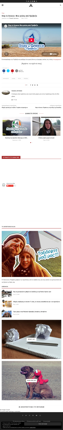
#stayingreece (57, 59)
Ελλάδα (13, 78)
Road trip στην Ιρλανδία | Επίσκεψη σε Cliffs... (16, 138)
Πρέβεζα (26, 78)
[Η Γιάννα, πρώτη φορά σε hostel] (46, 126)
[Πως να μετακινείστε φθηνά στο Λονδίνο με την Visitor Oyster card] (7, 294)
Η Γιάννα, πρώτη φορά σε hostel (46, 138)
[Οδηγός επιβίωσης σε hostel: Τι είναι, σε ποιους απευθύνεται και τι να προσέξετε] (7, 304)
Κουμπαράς (46, 421)
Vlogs (3, 13)
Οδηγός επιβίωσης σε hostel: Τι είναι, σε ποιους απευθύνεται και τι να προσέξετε (36, 301)
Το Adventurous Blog (18, 421)
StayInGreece (6, 78)
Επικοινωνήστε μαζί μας (34, 421)
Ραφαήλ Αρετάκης (14, 18)
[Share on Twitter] (8, 71)
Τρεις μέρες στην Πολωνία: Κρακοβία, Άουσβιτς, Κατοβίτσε (30, 311)
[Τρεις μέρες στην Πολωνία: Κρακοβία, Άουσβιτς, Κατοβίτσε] (7, 314)
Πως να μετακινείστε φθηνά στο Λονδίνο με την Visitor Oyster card (32, 292)
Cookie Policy (33, 427)
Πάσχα (19, 78)
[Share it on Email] (16, 71)
